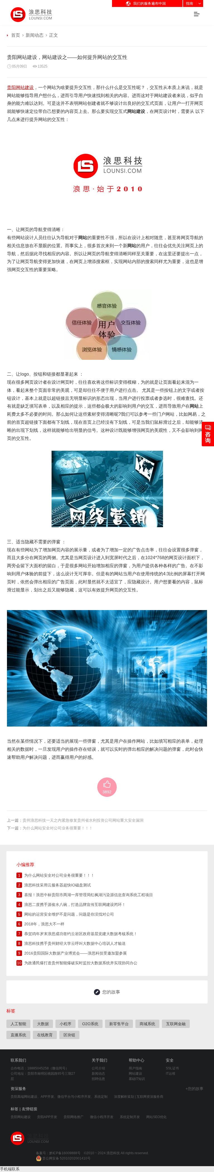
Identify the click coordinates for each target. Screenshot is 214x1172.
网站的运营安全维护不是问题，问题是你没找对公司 (69, 914)
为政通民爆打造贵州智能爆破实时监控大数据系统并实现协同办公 (80, 963)
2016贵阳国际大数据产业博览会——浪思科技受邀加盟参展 (75, 953)
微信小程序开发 (101, 1117)
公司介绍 (98, 1068)
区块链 (69, 1035)
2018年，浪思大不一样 (44, 924)
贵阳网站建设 (21, 1117)
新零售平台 (119, 1024)
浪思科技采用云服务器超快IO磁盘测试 (57, 885)
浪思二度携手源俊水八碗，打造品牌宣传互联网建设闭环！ (75, 904)
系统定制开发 (130, 1117)
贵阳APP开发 (47, 1117)
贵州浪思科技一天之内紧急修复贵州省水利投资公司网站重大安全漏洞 (83, 820)
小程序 (65, 1024)
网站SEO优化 (156, 1117)
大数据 (43, 1024)
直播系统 (18, 1035)
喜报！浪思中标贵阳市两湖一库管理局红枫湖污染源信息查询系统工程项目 (88, 895)
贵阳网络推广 (74, 1117)
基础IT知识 (137, 1079)
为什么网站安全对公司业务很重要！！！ (58, 828)
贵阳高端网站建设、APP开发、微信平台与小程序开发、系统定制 (59, 1097)
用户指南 (135, 1068)
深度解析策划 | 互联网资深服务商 (138, 1097)
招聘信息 (98, 1079)
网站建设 (163, 95)
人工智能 (18, 1024)
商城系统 (147, 1024)
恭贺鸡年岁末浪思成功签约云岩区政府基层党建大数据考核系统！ (80, 933)
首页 (15, 35)
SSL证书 (172, 1068)
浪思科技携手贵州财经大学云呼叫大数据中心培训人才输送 (75, 943)
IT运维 (170, 1074)
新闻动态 (34, 35)
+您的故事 (194, 1088)
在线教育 (45, 1035)
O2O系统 (90, 1024)
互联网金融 (176, 1024)
